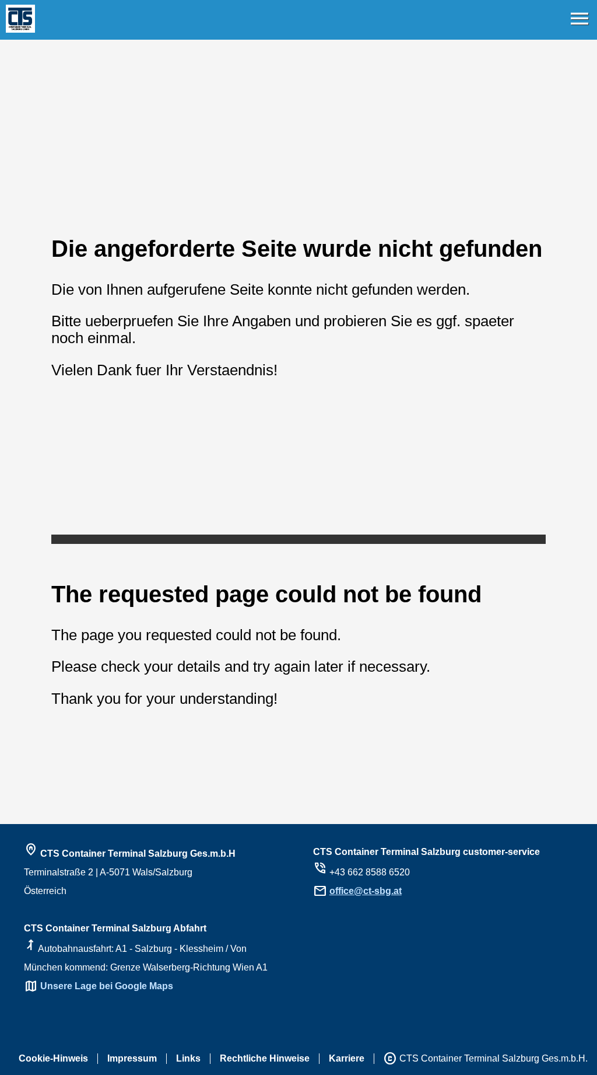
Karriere (346, 1058)
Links (188, 1058)
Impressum (132, 1058)
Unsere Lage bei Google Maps (106, 986)
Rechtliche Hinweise (265, 1058)
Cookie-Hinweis (53, 1058)
